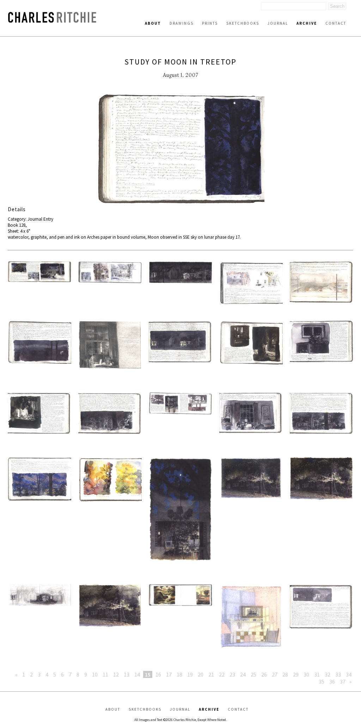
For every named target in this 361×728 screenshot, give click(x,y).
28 (285, 674)
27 (274, 674)
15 (148, 674)
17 (169, 674)
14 (137, 674)
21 (211, 674)
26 (264, 674)
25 (253, 674)
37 (342, 681)
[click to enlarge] (180, 149)
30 (306, 674)
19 (190, 674)
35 (321, 681)
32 (327, 674)
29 (296, 674)
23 (232, 674)
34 (348, 674)
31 (317, 674)
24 (243, 674)
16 (158, 674)
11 (105, 674)
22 (222, 674)
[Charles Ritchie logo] (52, 21)
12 (116, 674)
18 (179, 674)
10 (95, 674)
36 (332, 681)
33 (338, 674)
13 (126, 674)
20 (200, 674)
